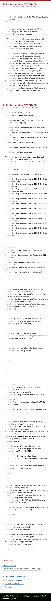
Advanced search (9, 566)
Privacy (14, 598)
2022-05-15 (7, 7)
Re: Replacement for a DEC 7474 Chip (20, 4)
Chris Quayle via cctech (29, 108)
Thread (15, 7)
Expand (8, 587)
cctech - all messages (14, 580)
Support (6, 598)
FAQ (44, 596)
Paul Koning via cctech (29, 7)
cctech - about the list (14, 584)
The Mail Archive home (15, 576)
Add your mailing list (31, 596)
